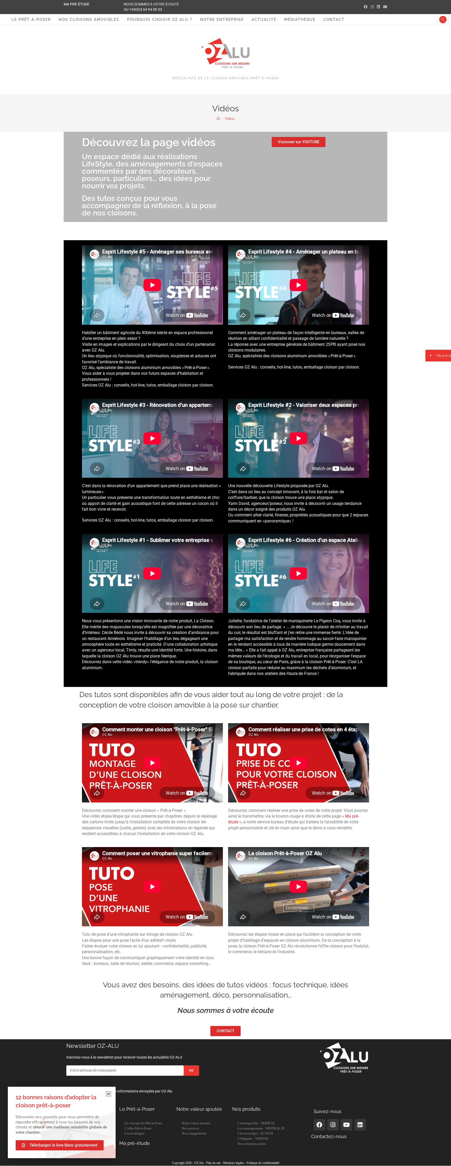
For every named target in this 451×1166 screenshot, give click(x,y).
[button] (108, 1094)
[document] (225, 583)
